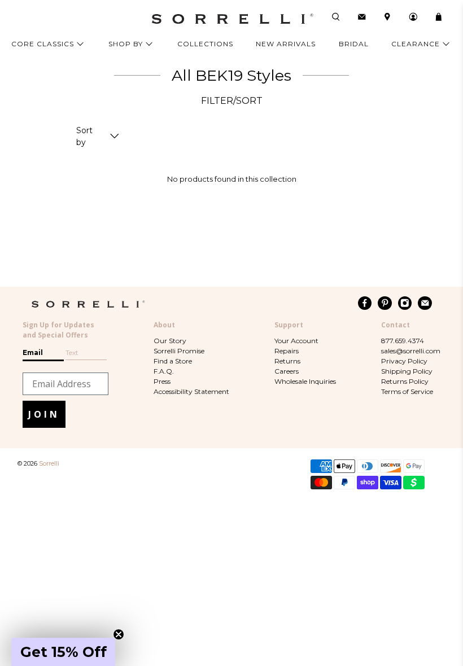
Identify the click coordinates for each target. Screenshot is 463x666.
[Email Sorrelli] (425, 303)
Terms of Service (407, 391)
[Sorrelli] (231, 19)
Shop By (125, 44)
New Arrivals (286, 44)
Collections (205, 44)
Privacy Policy (404, 361)
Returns (287, 361)
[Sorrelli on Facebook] (365, 303)
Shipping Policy (407, 371)
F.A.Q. (164, 371)
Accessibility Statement (191, 391)
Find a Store (173, 361)
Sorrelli (49, 463)
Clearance (415, 44)
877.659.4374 (402, 340)
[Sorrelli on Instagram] (405, 303)
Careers (286, 371)
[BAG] (438, 16)
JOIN (44, 414)
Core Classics (42, 44)
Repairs (286, 351)
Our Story (170, 340)
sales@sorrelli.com (410, 351)
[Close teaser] (118, 634)
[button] (63, 652)
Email (33, 352)
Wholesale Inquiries (305, 381)
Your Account (296, 340)
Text (71, 352)
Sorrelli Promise (179, 351)
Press (162, 381)
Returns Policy (405, 381)
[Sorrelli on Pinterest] (385, 303)
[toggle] (114, 137)
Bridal (354, 44)
